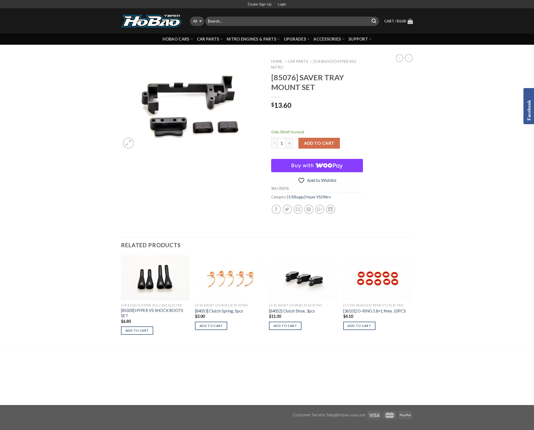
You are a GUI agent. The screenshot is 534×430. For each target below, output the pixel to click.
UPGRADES (295, 39)
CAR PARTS (208, 39)
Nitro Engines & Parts (251, 39)
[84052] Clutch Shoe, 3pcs (292, 311)
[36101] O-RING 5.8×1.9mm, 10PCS (374, 311)
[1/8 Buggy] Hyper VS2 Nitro (309, 197)
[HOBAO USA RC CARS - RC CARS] (151, 21)
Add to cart (319, 143)
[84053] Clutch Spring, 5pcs (219, 311)
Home (276, 61)
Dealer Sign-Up (259, 4)
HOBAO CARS (175, 39)
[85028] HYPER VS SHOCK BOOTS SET (152, 313)
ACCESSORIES (327, 39)
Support (358, 39)
